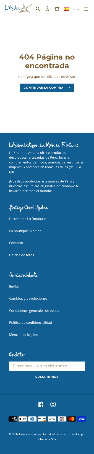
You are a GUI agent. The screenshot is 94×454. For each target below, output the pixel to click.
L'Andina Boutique (30, 434)
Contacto (16, 242)
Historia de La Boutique (27, 218)
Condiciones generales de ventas (34, 310)
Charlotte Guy (47, 439)
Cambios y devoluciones (28, 298)
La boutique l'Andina (25, 230)
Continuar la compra (43, 87)
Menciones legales (23, 334)
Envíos (14, 286)
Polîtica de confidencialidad (30, 322)
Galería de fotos (21, 255)
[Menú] (86, 8)
